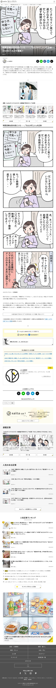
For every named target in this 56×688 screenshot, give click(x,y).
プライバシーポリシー (41, 677)
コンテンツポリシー (32, 677)
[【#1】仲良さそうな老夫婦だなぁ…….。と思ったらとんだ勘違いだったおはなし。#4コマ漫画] (8, 109)
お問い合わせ (4, 677)
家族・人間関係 (13, 646)
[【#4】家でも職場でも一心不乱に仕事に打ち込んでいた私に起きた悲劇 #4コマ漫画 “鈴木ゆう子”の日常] (42, 109)
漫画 (12, 403)
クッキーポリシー (49, 677)
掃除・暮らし (42, 646)
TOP (2, 4)
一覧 (29, 121)
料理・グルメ (14, 650)
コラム (6, 403)
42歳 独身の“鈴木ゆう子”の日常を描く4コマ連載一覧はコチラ (28, 314)
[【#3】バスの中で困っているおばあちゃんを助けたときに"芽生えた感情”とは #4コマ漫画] (31, 109)
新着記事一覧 (42, 657)
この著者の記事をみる (47, 376)
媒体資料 (30, 679)
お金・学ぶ (42, 650)
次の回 (44, 121)
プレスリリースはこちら (12, 677)
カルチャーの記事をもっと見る (28, 509)
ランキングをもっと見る (29, 586)
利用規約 (25, 677)
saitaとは (28, 661)
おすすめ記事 (20, 677)
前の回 (11, 121)
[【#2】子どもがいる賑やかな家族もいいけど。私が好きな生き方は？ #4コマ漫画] (19, 109)
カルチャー (7, 4)
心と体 (14, 654)
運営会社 (25, 679)
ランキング (14, 657)
